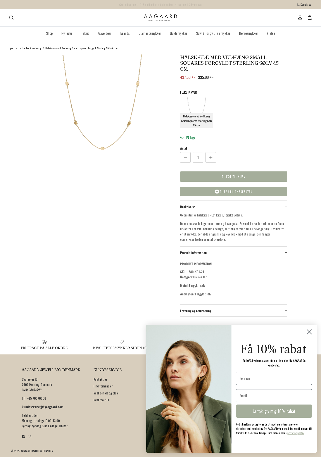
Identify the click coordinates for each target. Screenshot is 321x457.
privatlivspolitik (295, 433)
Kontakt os (100, 379)
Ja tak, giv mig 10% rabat (274, 411)
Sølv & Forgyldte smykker (213, 33)
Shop (49, 33)
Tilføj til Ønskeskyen (236, 191)
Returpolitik (101, 399)
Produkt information (193, 252)
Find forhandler (103, 386)
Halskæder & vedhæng (29, 48)
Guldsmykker (178, 33)
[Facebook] (23, 436)
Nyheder (66, 33)
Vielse (271, 33)
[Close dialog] (309, 331)
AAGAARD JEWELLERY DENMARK (37, 451)
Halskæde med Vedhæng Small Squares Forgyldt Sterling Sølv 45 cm (81, 48)
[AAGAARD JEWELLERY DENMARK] (161, 18)
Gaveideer (105, 33)
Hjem (11, 48)
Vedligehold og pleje (106, 393)
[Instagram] (29, 436)
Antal (183, 148)
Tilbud (85, 33)
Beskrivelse (187, 206)
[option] (102, 122)
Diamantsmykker (149, 33)
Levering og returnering (195, 310)
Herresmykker (248, 33)
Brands (125, 33)
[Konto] (299, 17)
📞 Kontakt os (304, 4)
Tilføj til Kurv (233, 176)
